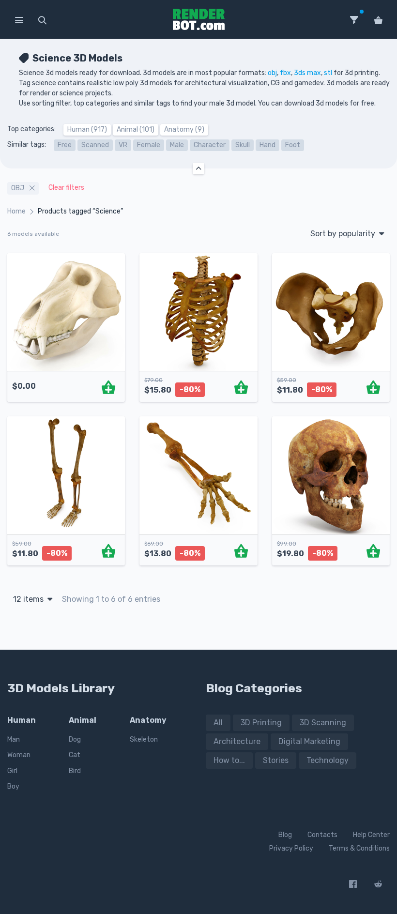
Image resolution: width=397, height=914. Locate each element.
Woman (19, 755)
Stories (276, 760)
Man (13, 739)
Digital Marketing (309, 741)
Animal (82, 720)
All (218, 722)
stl (328, 73)
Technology (327, 760)
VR (123, 145)
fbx (285, 73)
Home (16, 211)
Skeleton (144, 739)
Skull (242, 145)
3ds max (307, 73)
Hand (267, 145)
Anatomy (148, 720)
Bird (75, 771)
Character (210, 145)
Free (65, 145)
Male (177, 145)
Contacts (322, 835)
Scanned (95, 145)
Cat (74, 755)
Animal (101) (135, 129)
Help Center (371, 835)
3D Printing (261, 722)
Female (148, 145)
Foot (292, 145)
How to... (229, 760)
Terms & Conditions (359, 848)
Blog (285, 835)
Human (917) (87, 129)
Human (21, 720)
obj (272, 73)
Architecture (237, 741)
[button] (19, 19)
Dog (75, 739)
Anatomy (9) (184, 129)
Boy (13, 786)
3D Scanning (323, 722)
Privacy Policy (291, 848)
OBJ (18, 188)
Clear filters (66, 187)
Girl (12, 771)
